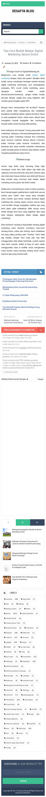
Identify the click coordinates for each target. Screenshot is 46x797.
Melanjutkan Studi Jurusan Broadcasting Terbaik (20, 288)
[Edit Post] (3, 66)
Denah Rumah (11, 618)
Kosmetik (9, 676)
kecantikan (27, 657)
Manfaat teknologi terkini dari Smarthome (13, 321)
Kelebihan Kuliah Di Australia (15, 301)
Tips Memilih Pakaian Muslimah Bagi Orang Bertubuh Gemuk (21, 308)
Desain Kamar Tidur (13, 623)
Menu (8, 25)
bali (7, 604)
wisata (8, 748)
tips (7, 733)
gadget (8, 642)
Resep (31, 714)
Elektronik (26, 633)
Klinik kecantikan (12, 666)
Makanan (9, 680)
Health (8, 647)
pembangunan (28, 695)
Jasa (23, 652)
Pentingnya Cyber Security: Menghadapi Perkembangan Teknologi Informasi (19, 280)
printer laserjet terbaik (14, 709)
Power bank (10, 704)
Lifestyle (26, 676)
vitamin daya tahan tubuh (15, 743)
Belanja (21, 604)
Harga (24, 642)
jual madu (9, 657)
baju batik (26, 599)
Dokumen (29, 628)
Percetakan (29, 700)
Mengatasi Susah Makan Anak (17, 685)
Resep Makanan (12, 719)
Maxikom (27, 793)
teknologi (22, 728)
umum (21, 733)
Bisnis (8, 613)
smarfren (32, 724)
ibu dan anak (25, 647)
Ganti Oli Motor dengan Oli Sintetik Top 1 (32, 321)
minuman (9, 690)
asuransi (9, 599)
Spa (7, 728)
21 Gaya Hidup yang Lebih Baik (15, 295)
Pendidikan (36, 63)
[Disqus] (23, 416)
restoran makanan (12, 724)
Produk (34, 709)
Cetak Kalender (27, 613)
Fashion (9, 637)
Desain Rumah (11, 628)
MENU (7, 4)
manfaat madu (27, 680)
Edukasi (26, 63)
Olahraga (25, 690)
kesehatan (26, 661)
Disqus (40, 379)
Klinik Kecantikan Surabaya (16, 671)
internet (9, 652)
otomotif (9, 695)
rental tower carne (12, 714)
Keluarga (9, 661)
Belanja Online (11, 609)
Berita (28, 609)
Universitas (10, 738)
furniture (25, 637)
